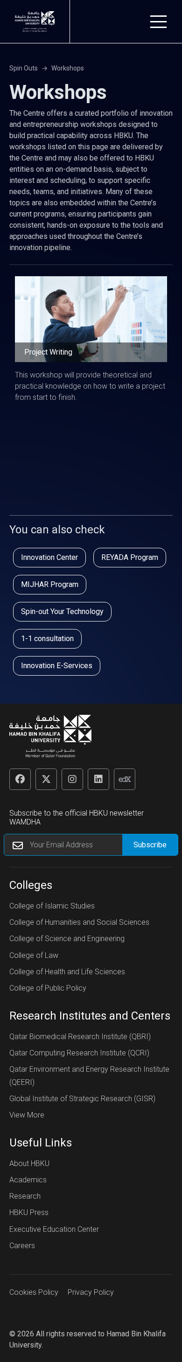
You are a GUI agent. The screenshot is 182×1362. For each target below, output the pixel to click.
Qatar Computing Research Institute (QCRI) (79, 1052)
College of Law (33, 955)
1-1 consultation (47, 638)
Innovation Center (49, 557)
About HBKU (29, 1163)
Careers (22, 1245)
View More (26, 1115)
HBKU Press (29, 1212)
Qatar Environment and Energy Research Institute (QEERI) (89, 1075)
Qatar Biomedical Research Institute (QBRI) (80, 1036)
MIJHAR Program (49, 584)
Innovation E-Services (56, 665)
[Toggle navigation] (158, 21)
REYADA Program (129, 557)
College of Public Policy (47, 988)
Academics (28, 1179)
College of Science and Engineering (67, 938)
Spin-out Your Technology (62, 611)
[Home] (35, 21)
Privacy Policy (91, 1292)
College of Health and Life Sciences (67, 971)
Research (25, 1196)
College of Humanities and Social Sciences (79, 922)
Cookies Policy (33, 1292)
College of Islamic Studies (52, 905)
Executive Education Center (54, 1229)
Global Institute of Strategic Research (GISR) (82, 1098)
